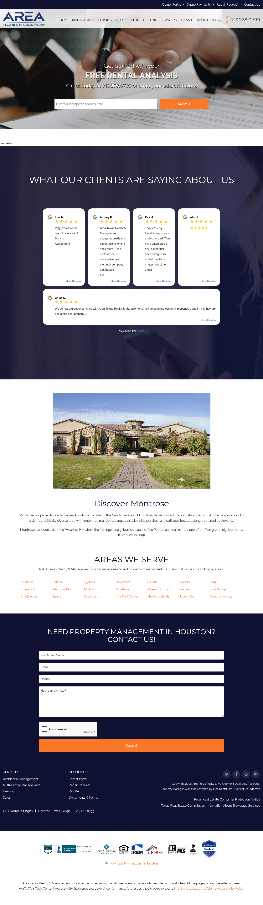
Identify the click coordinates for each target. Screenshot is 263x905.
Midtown (90, 589)
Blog (215, 20)
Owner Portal (171, 4)
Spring (56, 596)
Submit (184, 104)
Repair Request (227, 4)
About (203, 20)
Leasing (105, 20)
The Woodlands (158, 596)
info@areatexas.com (188, 888)
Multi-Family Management (21, 785)
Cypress (89, 582)
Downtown (124, 582)
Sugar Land (91, 596)
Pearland (185, 589)
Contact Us (252, 4)
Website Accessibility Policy (224, 888)
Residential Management (20, 779)
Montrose (122, 589)
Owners (169, 20)
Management (84, 20)
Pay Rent (75, 791)
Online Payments (199, 4)
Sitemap (255, 788)
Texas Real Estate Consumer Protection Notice (226, 799)
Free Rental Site (222, 788)
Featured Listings (142, 20)
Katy (213, 582)
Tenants (186, 20)
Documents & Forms (83, 797)
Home (64, 20)
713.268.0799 (245, 20)
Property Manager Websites (179, 788)
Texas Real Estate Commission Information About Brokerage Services (210, 805)
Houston (27, 582)
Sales (119, 20)
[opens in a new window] (209, 849)
